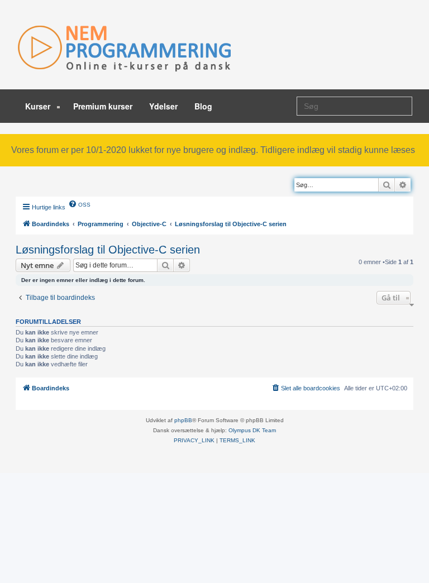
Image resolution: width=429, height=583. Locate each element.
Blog (203, 106)
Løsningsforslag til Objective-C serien (108, 249)
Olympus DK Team (252, 430)
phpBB (183, 420)
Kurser (39, 106)
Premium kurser (102, 106)
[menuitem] (79, 204)
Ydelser (163, 106)
